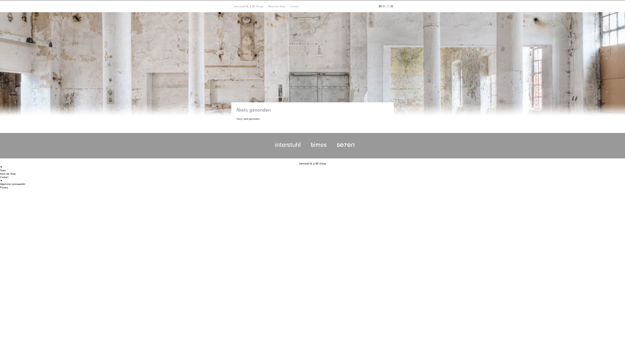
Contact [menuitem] (4, 179)
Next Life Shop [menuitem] (8, 173)
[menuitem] (312, 165)
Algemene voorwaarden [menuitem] (12, 184)
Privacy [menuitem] (4, 187)
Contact (294, 6)
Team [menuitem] (3, 170)
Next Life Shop (276, 6)
